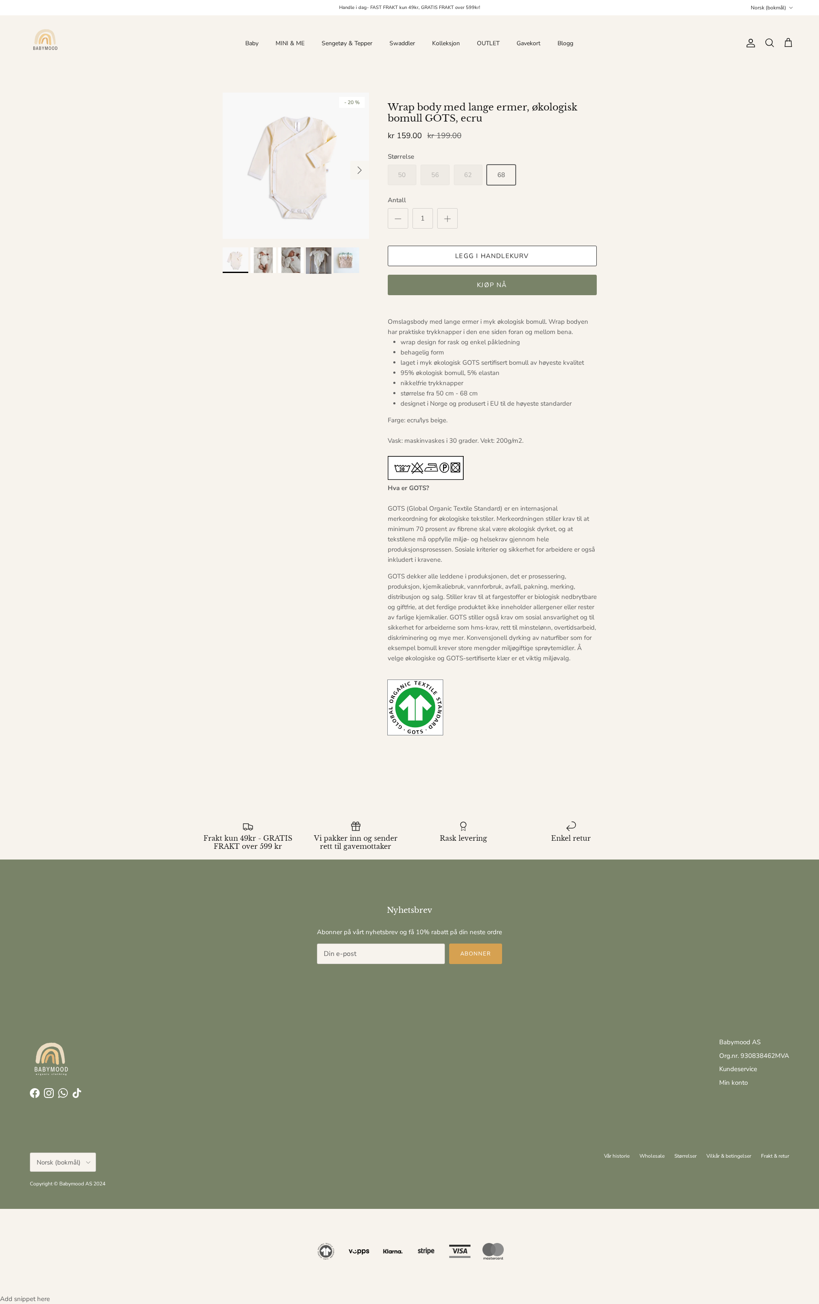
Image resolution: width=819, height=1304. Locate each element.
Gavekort (528, 43)
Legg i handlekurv (492, 256)
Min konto (733, 1082)
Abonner (475, 954)
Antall (397, 200)
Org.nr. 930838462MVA (754, 1055)
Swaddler (402, 43)
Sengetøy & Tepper (347, 43)
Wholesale (652, 1156)
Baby (251, 43)
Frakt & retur (775, 1156)
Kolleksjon (446, 43)
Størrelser (685, 1156)
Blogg (565, 43)
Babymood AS (740, 1042)
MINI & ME (290, 43)
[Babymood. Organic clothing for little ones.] (45, 43)
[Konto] (749, 43)
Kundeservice (738, 1069)
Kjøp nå (492, 285)
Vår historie (617, 1156)
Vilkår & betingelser (728, 1156)
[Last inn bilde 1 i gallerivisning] (296, 166)
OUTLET (488, 43)
